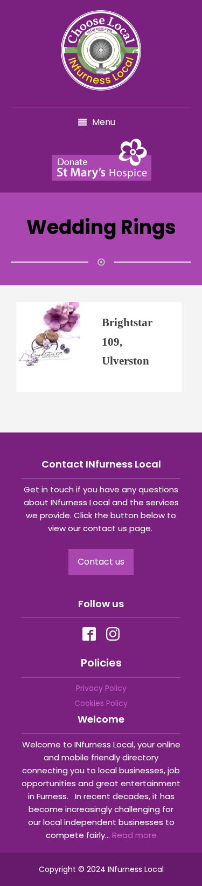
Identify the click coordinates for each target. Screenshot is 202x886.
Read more (134, 835)
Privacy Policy (101, 688)
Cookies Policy (101, 703)
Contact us (101, 561)
